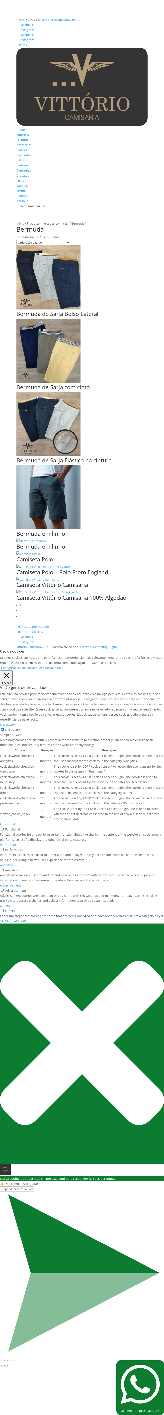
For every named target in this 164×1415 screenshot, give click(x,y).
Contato (22, 196)
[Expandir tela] (6, 1360)
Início (20, 223)
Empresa (22, 135)
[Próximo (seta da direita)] (6, 1365)
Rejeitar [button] (55, 668)
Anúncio (22, 201)
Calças (21, 160)
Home (20, 130)
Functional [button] (7, 824)
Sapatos (22, 186)
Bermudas (23, 155)
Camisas (22, 165)
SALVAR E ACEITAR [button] (13, 921)
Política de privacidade (32, 627)
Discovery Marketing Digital (98, 647)
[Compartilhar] (10, 1360)
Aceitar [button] (44, 668)
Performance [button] (9, 845)
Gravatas (22, 175)
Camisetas (23, 170)
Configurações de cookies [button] (19, 668)
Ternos (21, 191)
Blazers (21, 150)
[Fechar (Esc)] (14, 1360)
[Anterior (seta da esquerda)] (1, 1365)
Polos (20, 181)
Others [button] (5, 906)
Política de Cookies (29, 632)
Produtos (22, 140)
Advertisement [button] (10, 885)
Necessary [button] (7, 724)
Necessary (12, 730)
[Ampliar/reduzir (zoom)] (1, 1360)
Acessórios (24, 145)
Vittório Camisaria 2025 (33, 647)
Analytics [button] (6, 865)
